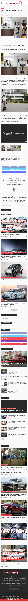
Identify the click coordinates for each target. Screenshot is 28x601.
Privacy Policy (12, 598)
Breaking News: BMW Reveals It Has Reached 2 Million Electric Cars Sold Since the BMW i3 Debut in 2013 (17, 371)
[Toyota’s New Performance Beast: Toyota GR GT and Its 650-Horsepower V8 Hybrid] (14, 247)
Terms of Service (20, 598)
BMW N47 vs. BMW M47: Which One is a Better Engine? (14, 541)
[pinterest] (14, 338)
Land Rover (4, 559)
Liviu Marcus (4, 236)
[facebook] (14, 333)
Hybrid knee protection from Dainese (14, 184)
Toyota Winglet (4, 159)
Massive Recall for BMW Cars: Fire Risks (10, 234)
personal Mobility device (8, 158)
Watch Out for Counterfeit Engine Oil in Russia (12, 467)
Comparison (4, 408)
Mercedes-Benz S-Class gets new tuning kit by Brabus (14, 180)
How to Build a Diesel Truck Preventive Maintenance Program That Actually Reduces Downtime (13, 495)
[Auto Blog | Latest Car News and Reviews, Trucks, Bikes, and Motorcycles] (11, 572)
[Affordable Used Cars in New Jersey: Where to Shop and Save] (14, 359)
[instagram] (14, 341)
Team (7, 596)
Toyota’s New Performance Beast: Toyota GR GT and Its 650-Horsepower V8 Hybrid (13, 257)
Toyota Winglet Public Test (13, 159)
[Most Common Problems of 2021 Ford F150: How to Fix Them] (14, 508)
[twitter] (14, 336)
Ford (2, 514)
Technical (6, 514)
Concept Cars (7, 277)
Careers (10, 596)
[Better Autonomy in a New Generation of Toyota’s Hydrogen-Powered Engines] (14, 293)
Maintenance (14, 491)
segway (15, 158)
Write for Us (23, 596)
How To (10, 491)
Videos (11, 253)
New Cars (14, 252)
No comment (17, 14)
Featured (7, 252)
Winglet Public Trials (5, 160)
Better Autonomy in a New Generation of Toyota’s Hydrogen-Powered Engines (13, 304)
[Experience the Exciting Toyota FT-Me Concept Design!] (14, 270)
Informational (9, 408)
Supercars (7, 253)
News (9, 231)
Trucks (3, 491)
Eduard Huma (4, 469)
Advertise (18, 596)
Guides (3, 361)
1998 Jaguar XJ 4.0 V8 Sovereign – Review (16, 421)
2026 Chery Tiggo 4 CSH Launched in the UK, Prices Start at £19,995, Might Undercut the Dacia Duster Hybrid (17, 390)
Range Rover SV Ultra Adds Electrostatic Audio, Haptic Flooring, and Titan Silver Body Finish (17, 383)
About (3, 596)
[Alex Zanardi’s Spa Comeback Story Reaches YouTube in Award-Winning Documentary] (4, 378)
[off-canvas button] (1, 3)
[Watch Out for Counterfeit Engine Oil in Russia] (14, 457)
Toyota (2, 8)
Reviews (14, 408)
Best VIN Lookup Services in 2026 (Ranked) (12, 410)
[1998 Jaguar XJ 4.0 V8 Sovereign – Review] (4, 423)
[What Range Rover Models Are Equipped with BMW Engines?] (4, 429)
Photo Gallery (22, 252)
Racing (3, 253)
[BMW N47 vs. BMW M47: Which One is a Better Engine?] (14, 531)
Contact (7, 598)
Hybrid (11, 252)
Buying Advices (7, 361)
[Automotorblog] (14, 2)
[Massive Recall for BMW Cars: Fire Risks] (14, 225)
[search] (26, 3)
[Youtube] (14, 344)
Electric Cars (13, 277)
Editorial (14, 596)
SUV (2, 560)
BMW (6, 231)
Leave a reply (5, 210)
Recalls (3, 231)
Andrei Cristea (4, 14)
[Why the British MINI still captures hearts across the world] (4, 417)
